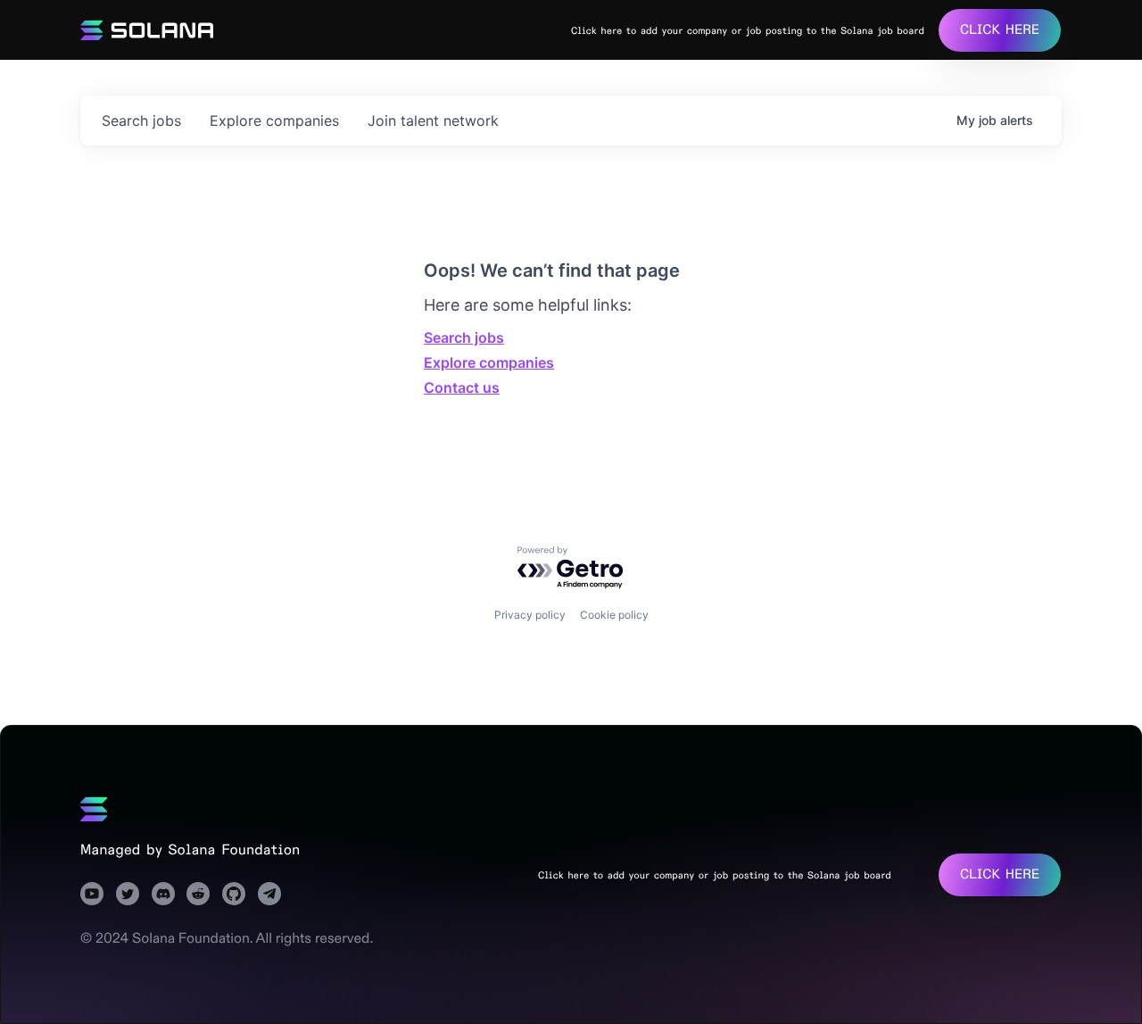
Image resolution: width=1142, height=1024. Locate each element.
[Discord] (163, 893)
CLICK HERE (999, 29)
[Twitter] (127, 893)
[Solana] (94, 809)
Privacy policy (530, 614)
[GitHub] (233, 893)
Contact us (462, 387)
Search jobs (464, 337)
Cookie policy (614, 614)
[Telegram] (269, 893)
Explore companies (489, 362)
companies (274, 120)
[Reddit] (198, 893)
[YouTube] (91, 893)
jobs (141, 120)
